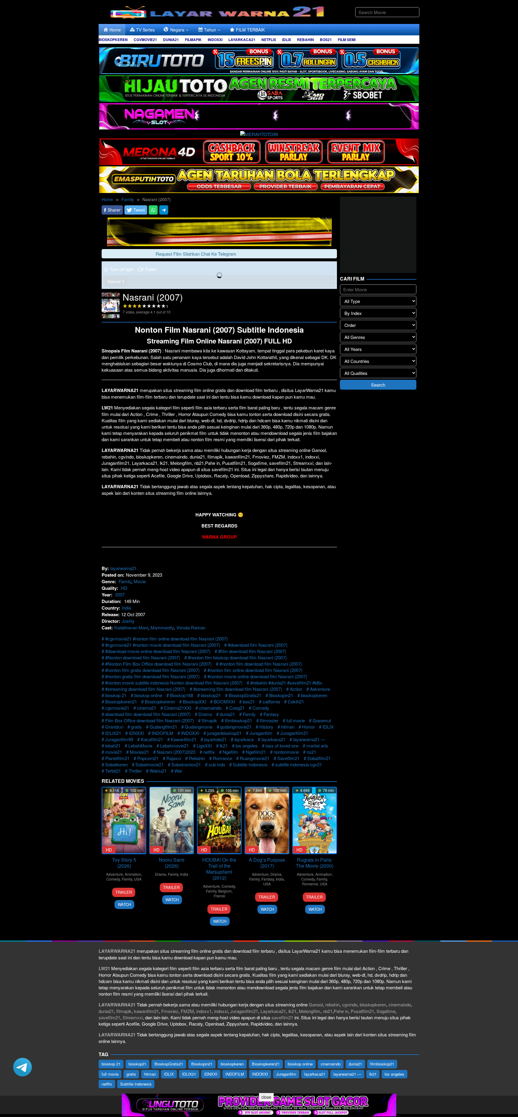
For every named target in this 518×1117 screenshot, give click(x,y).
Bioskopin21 (281, 695)
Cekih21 (296, 701)
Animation (133, 874)
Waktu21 (158, 771)
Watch (124, 904)
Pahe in (341, 1011)
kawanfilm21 (146, 1011)
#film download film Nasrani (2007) (252, 651)
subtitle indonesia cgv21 (298, 764)
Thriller (135, 771)
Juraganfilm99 (119, 739)
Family (125, 581)
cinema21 (146, 708)
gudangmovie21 (236, 726)
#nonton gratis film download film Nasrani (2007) (152, 676)
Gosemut (322, 720)
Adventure (320, 689)
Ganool (316, 1004)
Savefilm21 (288, 758)
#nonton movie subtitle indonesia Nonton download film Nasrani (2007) (174, 682)
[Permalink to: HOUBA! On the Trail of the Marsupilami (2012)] (219, 820)
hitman (287, 726)
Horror (308, 726)
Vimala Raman (190, 627)
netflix (209, 752)
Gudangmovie (199, 726)
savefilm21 (109, 1017)
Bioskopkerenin (160, 701)
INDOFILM (162, 733)
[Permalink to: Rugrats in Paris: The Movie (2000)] (314, 820)
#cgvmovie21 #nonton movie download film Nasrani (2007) (162, 645)
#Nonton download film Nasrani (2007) (142, 657)
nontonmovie (286, 752)
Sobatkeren (116, 764)
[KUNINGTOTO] (219, 231)
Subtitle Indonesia (250, 764)
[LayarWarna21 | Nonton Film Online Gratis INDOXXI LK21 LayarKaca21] (218, 11)
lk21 (224, 745)
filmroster (269, 720)
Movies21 (139, 752)
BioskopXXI (194, 701)
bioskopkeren (314, 695)
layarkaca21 (273, 739)
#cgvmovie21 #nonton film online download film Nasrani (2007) (166, 638)
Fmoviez (169, 1011)
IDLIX (328, 726)
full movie (295, 720)
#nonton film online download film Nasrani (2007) (254, 670)
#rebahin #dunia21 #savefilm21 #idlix (286, 682)
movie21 (113, 752)
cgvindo (349, 1004)
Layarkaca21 (273, 1011)
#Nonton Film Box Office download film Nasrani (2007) (158, 664)
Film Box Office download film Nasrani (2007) (149, 720)
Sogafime (386, 1011)
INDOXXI (190, 733)
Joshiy (128, 621)
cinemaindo (210, 708)
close (266, 1097)
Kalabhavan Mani (131, 627)
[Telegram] (163, 210)
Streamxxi (133, 1017)
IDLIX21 (113, 733)
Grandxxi (114, 726)
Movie (140, 581)
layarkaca (244, 739)
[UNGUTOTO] (259, 1104)
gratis (136, 726)
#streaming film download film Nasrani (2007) (237, 689)
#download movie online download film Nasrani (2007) (157, 651)
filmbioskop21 (238, 720)
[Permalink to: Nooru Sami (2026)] (171, 820)
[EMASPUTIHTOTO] (259, 179)
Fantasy (271, 714)
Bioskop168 (181, 695)
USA (137, 878)
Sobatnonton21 (186, 764)
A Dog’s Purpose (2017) (267, 862)
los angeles (247, 745)
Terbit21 (113, 771)
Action (296, 689)
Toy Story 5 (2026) (124, 862)
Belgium (225, 890)
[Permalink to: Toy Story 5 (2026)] (124, 820)
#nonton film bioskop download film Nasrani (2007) (237, 657)
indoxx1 (204, 1011)
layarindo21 (215, 739)
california (271, 701)
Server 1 (116, 281)
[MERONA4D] (259, 151)
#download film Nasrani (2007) (257, 645)
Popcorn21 (148, 758)
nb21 (327, 1011)
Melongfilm (309, 1011)
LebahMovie (140, 745)
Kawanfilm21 (183, 739)
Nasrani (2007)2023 (176, 752)
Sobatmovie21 (149, 764)
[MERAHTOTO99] (259, 133)
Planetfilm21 (117, 758)
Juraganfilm (260, 733)
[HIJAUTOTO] (259, 88)
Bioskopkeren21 (121, 701)
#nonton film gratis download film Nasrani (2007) (152, 670)
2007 (120, 594)
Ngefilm (230, 752)
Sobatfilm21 (319, 758)
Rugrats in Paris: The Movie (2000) (314, 862)
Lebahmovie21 (174, 745)
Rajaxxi (173, 758)
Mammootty (162, 627)
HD (124, 588)
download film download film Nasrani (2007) (148, 714)
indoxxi (221, 1011)
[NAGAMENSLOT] (259, 115)
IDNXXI (136, 733)
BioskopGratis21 (245, 695)
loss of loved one (282, 745)
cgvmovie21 (117, 708)
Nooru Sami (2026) (171, 862)
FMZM (187, 1011)
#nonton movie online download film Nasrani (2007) (257, 676)
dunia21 (227, 714)
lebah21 (113, 745)
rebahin (332, 1004)
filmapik (209, 720)
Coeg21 (237, 708)
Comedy (260, 708)
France (219, 895)
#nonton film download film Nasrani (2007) (260, 664)
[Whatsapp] (153, 210)
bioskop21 (211, 695)
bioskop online (148, 695)
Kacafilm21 (152, 739)
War (178, 771)
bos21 (249, 701)
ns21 (311, 752)
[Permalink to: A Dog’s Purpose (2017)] (267, 820)
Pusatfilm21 (362, 1011)
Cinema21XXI (177, 708)
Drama (205, 714)
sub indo (217, 764)
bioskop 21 (116, 695)
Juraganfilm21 (294, 733)
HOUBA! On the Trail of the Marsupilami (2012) (219, 868)
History (266, 726)
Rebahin (197, 758)
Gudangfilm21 (163, 726)
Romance (222, 758)
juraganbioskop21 (224, 733)
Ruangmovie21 (254, 758)
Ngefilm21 (256, 752)
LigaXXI (204, 745)
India (126, 608)
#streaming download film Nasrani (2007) (145, 689)
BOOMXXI (224, 701)
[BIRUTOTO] (259, 60)
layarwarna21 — (309, 739)
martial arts (317, 745)
